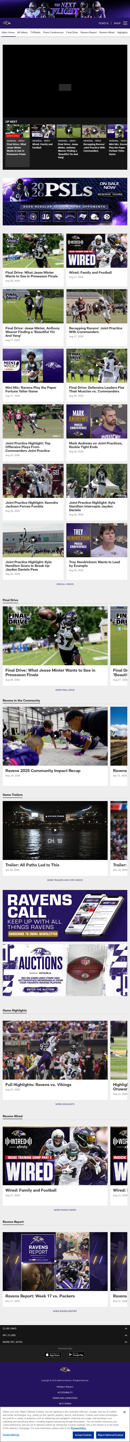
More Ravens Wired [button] (65, 1210)
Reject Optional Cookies (110, 1435)
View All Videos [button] (65, 584)
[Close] (124, 1412)
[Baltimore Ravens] (65, 1370)
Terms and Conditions (65, 1398)
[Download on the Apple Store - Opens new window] (53, 1355)
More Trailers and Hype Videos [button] (65, 880)
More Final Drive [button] (65, 690)
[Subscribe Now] (65, 916)
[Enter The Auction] (65, 970)
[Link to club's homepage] (7, 21)
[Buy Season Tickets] (65, 190)
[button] (65, 87)
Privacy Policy (65, 1386)
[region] (65, 1424)
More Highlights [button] (65, 1104)
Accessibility (65, 1392)
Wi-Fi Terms (65, 1403)
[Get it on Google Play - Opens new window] (76, 1356)
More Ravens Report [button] (65, 1311)
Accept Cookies (83, 1435)
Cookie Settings (11, 1435)
